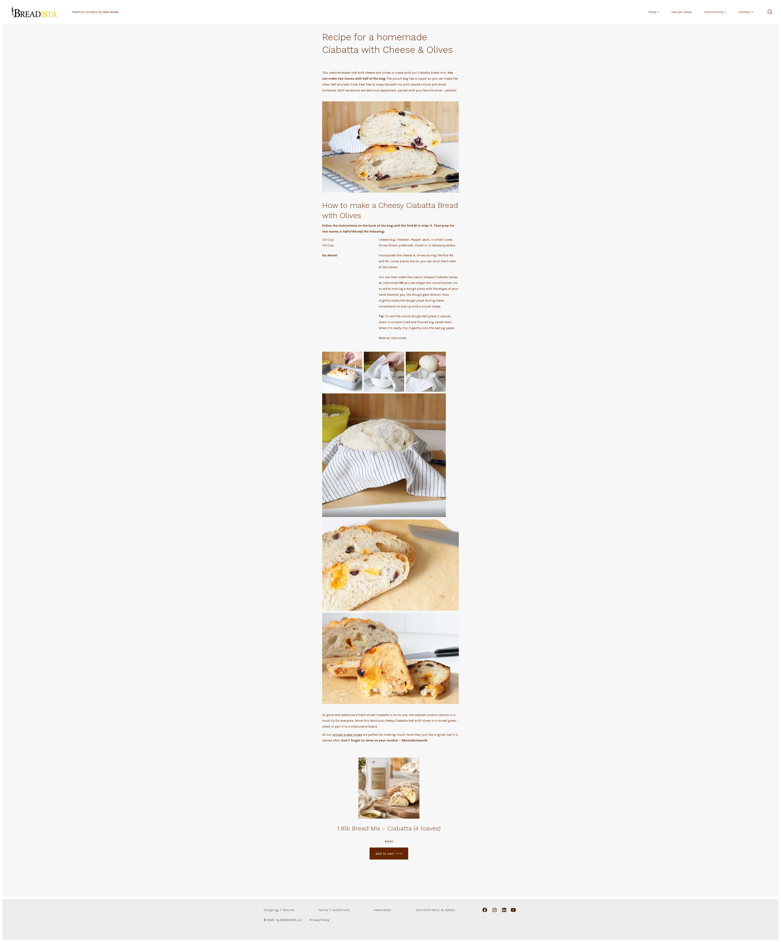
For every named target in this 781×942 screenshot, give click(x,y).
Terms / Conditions (334, 910)
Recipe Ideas (682, 12)
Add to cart (385, 853)
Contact (744, 12)
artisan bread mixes (347, 735)
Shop (652, 12)
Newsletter (382, 910)
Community (714, 12)
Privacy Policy (319, 920)
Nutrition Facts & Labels (435, 910)
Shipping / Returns (279, 910)
